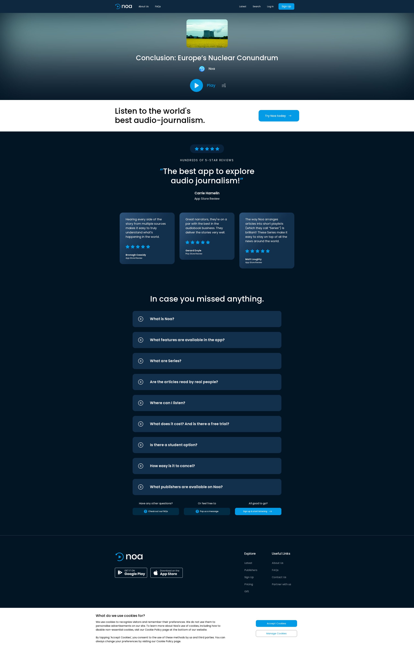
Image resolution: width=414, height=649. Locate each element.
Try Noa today (275, 116)
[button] (201, 319)
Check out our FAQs (158, 511)
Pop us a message (209, 511)
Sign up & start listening (255, 511)
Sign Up (286, 6)
